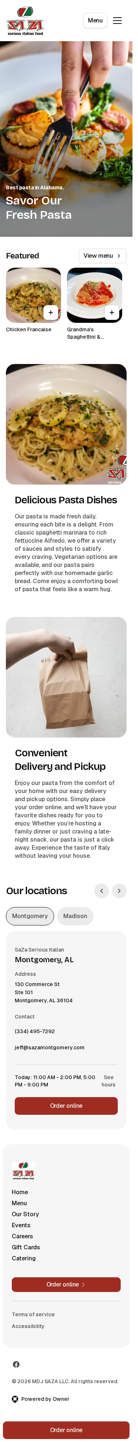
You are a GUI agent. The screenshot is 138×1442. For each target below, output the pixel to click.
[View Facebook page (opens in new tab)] (16, 1364)
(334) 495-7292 (35, 1033)
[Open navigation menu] (117, 20)
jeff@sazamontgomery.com (50, 1049)
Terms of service (33, 1314)
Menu (95, 20)
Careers (22, 1236)
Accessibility (28, 1326)
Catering (24, 1258)
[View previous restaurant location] (101, 891)
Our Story (25, 1214)
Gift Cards (26, 1247)
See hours (109, 1081)
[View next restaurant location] (119, 891)
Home (20, 1192)
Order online (66, 1106)
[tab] (30, 916)
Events (21, 1225)
